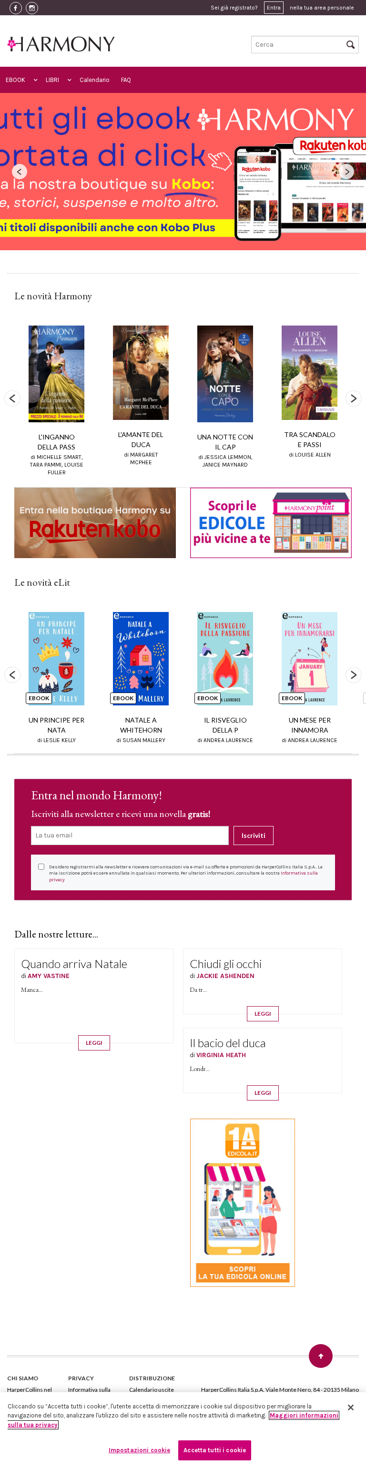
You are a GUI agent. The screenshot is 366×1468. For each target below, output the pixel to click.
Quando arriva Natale (74, 963)
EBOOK (15, 79)
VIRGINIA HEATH (221, 1055)
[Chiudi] (350, 1407)
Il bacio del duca (228, 1043)
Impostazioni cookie (139, 1450)
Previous (12, 398)
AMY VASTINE (49, 976)
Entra (274, 7)
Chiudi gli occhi (226, 963)
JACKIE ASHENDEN (225, 976)
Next (353, 398)
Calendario (95, 79)
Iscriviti (253, 835)
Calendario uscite (151, 1389)
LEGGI (94, 1042)
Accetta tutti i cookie (214, 1450)
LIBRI (52, 79)
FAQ (126, 79)
